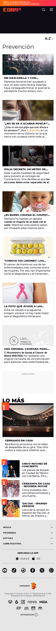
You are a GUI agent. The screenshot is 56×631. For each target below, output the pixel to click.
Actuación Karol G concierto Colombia (21, 4)
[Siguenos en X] (42, 571)
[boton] (40, 527)
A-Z (48, 39)
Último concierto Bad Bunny (16, 2)
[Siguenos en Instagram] (23, 571)
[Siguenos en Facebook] (32, 571)
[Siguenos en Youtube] (4, 571)
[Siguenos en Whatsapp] (51, 571)
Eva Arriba (33, 130)
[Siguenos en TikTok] (14, 571)
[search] (43, 9)
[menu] (51, 9)
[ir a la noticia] (28, 64)
